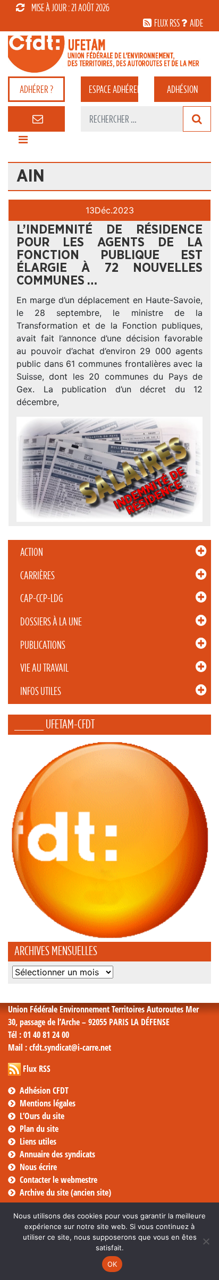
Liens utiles (38, 1141)
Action (31, 552)
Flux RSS (36, 1069)
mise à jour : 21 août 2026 (70, 7)
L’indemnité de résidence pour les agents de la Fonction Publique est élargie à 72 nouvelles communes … (109, 255)
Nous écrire (38, 1167)
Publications (42, 645)
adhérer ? (36, 89)
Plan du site (39, 1129)
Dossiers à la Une (51, 622)
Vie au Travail (44, 668)
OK (112, 1264)
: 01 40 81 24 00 (38, 1035)
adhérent (113, 89)
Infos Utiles (40, 691)
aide (196, 23)
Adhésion (182, 89)
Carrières (37, 575)
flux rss (167, 23)
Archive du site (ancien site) (65, 1192)
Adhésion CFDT (44, 1090)
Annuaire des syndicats (57, 1154)
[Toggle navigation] (23, 142)
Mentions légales (47, 1103)
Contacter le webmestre (58, 1179)
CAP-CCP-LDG (41, 598)
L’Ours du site (42, 1116)
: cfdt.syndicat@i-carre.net (59, 1047)
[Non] (205, 1241)
